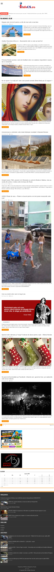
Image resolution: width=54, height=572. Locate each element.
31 (15, 512)
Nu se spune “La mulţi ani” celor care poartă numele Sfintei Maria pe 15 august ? (27, 80)
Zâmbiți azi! (11, 200)
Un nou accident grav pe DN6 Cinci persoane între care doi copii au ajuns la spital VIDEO (28, 558)
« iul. (2, 486)
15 (42, 480)
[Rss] (25, 568)
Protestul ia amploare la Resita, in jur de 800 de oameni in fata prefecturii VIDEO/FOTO (20, 498)
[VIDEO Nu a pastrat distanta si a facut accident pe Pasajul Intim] (4, 503)
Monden (11, 24)
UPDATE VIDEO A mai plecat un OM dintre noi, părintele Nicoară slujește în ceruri (27, 510)
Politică (11, 380)
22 (42, 481)
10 (4, 480)
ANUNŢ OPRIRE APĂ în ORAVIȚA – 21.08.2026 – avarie (21, 541)
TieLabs (34, 566)
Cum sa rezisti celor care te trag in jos (13, 294)
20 (27, 481)
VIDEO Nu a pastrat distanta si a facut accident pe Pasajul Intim (23, 501)
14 (34, 480)
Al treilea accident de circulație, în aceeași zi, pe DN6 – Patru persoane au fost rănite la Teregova (30, 552)
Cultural (11, 134)
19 (20, 481)
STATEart (25, 566)
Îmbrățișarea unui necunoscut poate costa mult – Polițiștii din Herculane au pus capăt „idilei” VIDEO (28, 13)
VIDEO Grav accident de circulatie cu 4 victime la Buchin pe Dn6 (23, 515)
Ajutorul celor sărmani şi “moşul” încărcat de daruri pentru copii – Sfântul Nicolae (27, 335)
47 (15, 503)
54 (8, 499)
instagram (3, 527)
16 (49, 480)
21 (34, 481)
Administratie (12, 63)
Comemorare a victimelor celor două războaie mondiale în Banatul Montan (25, 132)
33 (8, 508)
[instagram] (28, 568)
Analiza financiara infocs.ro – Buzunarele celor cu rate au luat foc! (22, 41)
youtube (2, 529)
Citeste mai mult (27, 34)
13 (27, 480)
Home (2, 15)
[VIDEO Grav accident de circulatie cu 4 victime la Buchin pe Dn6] (4, 517)
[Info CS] (27, 5)
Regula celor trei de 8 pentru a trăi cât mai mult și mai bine (20, 22)
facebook (2, 525)
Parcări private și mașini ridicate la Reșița (10, 507)
